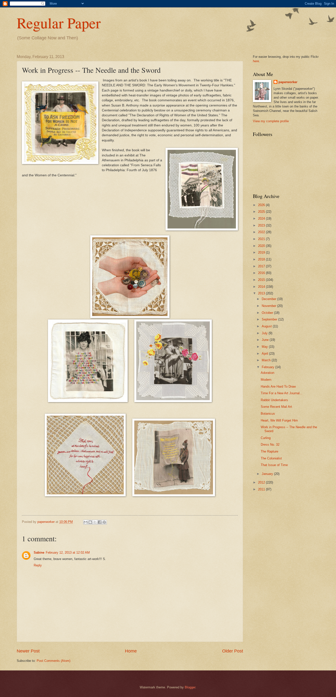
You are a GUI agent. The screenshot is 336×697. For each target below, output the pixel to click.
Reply (38, 565)
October (268, 313)
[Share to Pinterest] (104, 522)
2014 (262, 286)
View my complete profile (271, 121)
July (265, 333)
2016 (262, 273)
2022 (262, 232)
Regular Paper (59, 22)
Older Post (232, 651)
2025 (262, 211)
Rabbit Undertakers (274, 400)
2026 (262, 205)
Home (131, 651)
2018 (262, 259)
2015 (262, 280)
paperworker (287, 82)
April (265, 353)
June (266, 340)
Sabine (39, 552)
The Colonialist (271, 458)
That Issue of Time (274, 465)
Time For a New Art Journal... (282, 393)
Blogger (190, 687)
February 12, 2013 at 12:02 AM (68, 552)
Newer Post (28, 651)
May (265, 346)
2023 (262, 225)
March (267, 360)
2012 (262, 482)
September (270, 319)
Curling (266, 438)
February (268, 367)
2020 (262, 246)
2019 (262, 252)
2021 (262, 239)
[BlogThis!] (90, 522)
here (256, 61)
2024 (262, 218)
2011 (262, 489)
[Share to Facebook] (99, 522)
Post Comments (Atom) (53, 661)
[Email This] (85, 522)
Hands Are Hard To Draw (278, 386)
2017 (262, 266)
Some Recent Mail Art (276, 407)
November (269, 306)
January (268, 474)
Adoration (267, 373)
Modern (266, 379)
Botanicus (268, 413)
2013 (262, 293)
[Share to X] (94, 522)
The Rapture (269, 451)
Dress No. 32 (270, 444)
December (269, 299)
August (267, 326)
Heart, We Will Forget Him (279, 420)
